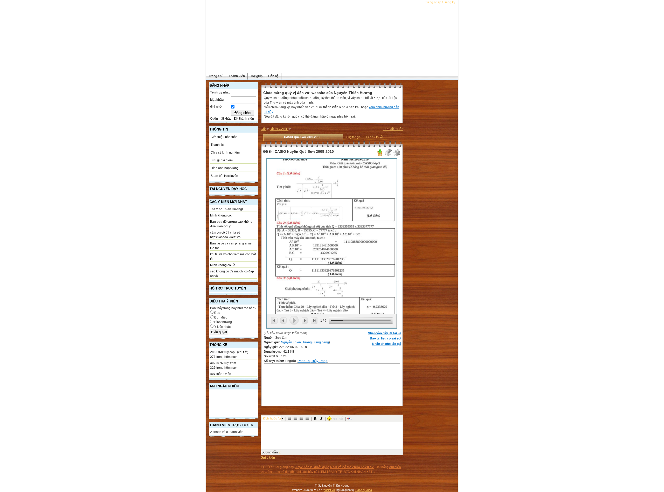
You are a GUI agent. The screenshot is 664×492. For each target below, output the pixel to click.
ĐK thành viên (244, 118)
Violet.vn (329, 489)
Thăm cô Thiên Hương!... (227, 209)
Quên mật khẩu (221, 118)
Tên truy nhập (220, 92)
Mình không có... (221, 215)
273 (213, 357)
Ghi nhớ (216, 106)
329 (213, 368)
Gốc (263, 129)
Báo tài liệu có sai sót (385, 338)
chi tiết (242, 352)
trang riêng (321, 342)
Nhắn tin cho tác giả (386, 344)
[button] (289, 418)
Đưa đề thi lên (393, 129)
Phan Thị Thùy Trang (312, 361)
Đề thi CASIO (279, 129)
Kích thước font (272, 418)
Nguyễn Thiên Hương (296, 342)
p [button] (280, 452)
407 (213, 374)
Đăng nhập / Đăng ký (440, 2)
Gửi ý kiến (268, 457)
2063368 (216, 352)
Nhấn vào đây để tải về (384, 333)
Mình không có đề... (224, 265)
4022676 (216, 363)
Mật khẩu (217, 100)
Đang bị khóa (363, 489)
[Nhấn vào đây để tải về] (380, 155)
